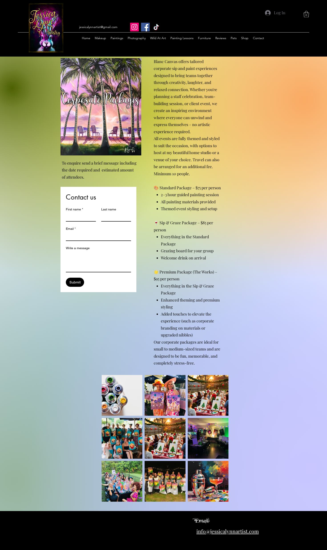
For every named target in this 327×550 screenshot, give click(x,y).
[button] (306, 14)
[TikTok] (156, 27)
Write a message (78, 248)
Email (71, 228)
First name (74, 209)
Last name (108, 209)
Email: (202, 520)
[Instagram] (134, 27)
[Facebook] (145, 27)
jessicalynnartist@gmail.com (98, 27)
